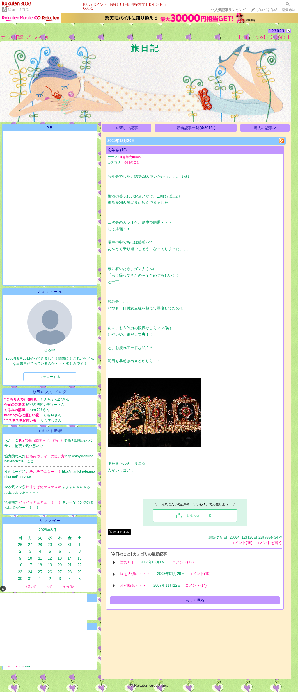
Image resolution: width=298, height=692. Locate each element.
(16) (123, 150)
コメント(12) (183, 562)
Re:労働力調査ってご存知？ (41, 441)
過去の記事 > (265, 128)
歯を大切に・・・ (135, 574)
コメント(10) (199, 574)
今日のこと (132, 162)
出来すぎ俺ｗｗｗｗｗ (44, 487)
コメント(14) (196, 585)
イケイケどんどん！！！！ (40, 502)
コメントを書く (269, 542)
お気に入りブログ (49, 392)
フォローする (49, 377)
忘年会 (113, 150)
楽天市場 (289, 10)
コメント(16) (241, 542)
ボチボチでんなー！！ (44, 471)
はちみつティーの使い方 (45, 456)
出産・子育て (18, 9)
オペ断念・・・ (133, 585)
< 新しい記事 (127, 128)
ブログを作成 (266, 10)
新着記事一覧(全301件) (196, 128)
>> (228, 10)
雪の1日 (126, 562)
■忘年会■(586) (131, 157)
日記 (19, 37)
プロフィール (37, 37)
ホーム (7, 37)
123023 (277, 31)
